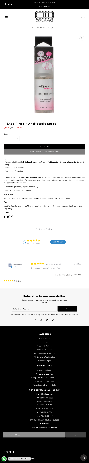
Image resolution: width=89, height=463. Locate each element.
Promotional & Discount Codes (44, 385)
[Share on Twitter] (8, 217)
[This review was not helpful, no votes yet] (79, 275)
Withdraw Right (44, 361)
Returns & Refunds (44, 349)
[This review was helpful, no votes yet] (75, 275)
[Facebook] (3, 4)
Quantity (7, 134)
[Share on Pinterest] (12, 217)
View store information (14, 171)
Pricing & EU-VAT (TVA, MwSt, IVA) (44, 378)
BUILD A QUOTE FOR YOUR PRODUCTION (44, 152)
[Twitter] (8, 4)
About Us (44, 342)
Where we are (44, 338)
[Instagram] (5, 4)
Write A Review (58, 242)
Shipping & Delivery (44, 346)
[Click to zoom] (81, 38)
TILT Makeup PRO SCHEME (44, 353)
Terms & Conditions (44, 370)
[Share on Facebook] (5, 217)
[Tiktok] (12, 4)
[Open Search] (80, 16)
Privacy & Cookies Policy (44, 381)
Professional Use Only (44, 374)
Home (33, 28)
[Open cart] (84, 16)
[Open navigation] (13, 16)
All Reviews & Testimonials (44, 357)
